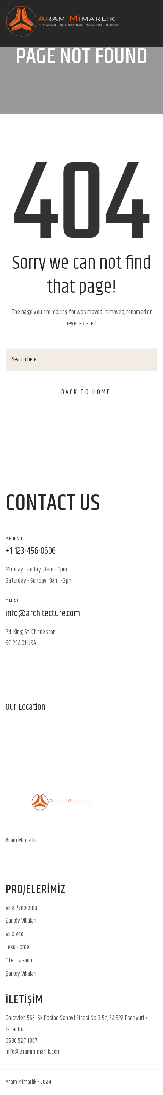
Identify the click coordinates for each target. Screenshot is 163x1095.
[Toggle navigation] (149, 24)
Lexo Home (17, 947)
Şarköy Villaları (21, 921)
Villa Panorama (21, 908)
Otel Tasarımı (20, 960)
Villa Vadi (15, 934)
